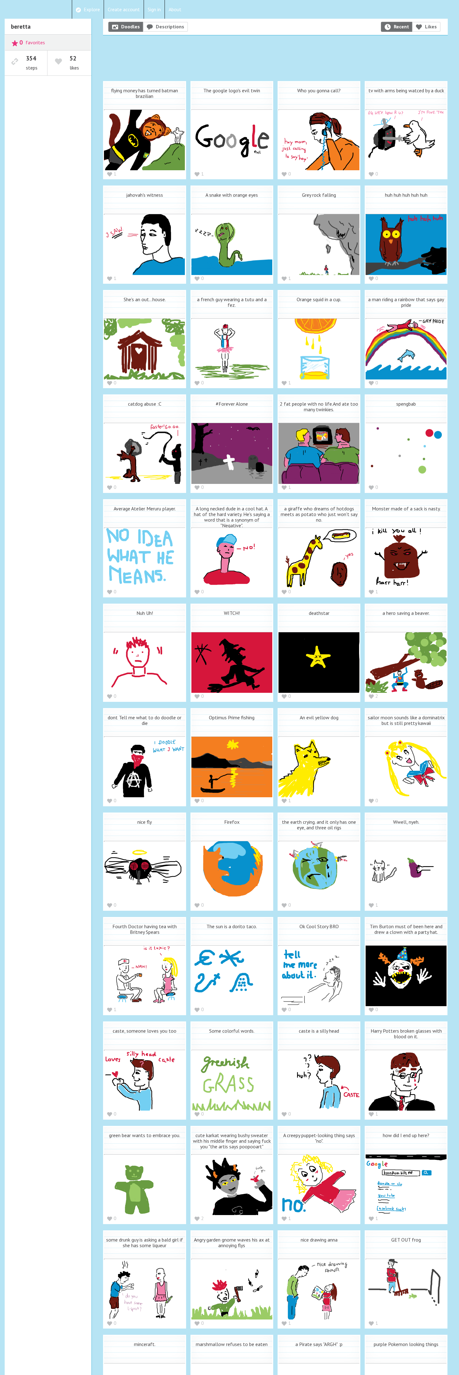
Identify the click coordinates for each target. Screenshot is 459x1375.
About (175, 9)
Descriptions (170, 26)
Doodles (130, 26)
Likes (431, 26)
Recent (401, 26)
